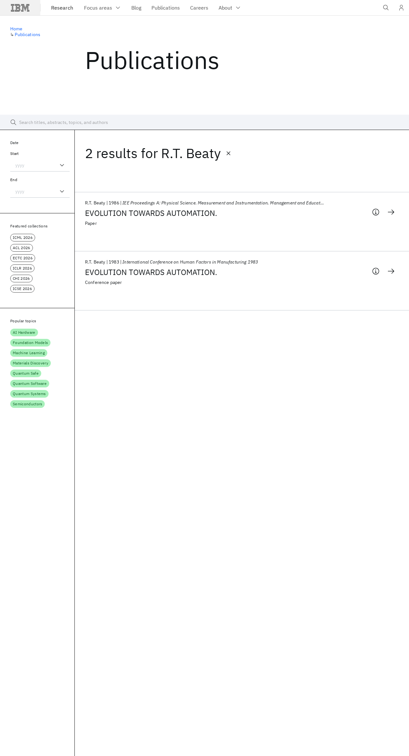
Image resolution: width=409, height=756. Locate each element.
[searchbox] (204, 122)
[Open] (62, 165)
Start (14, 153)
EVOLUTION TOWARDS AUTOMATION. (151, 213)
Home (16, 29)
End (13, 179)
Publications (27, 34)
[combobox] (40, 165)
